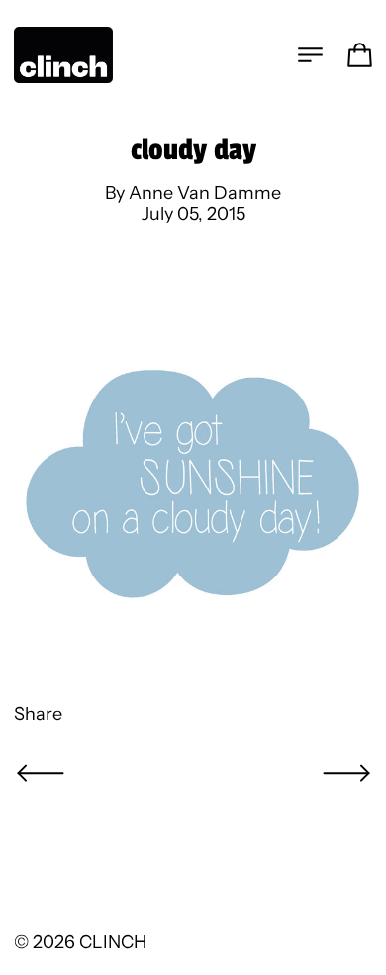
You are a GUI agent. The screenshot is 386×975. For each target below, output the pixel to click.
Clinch (112, 942)
